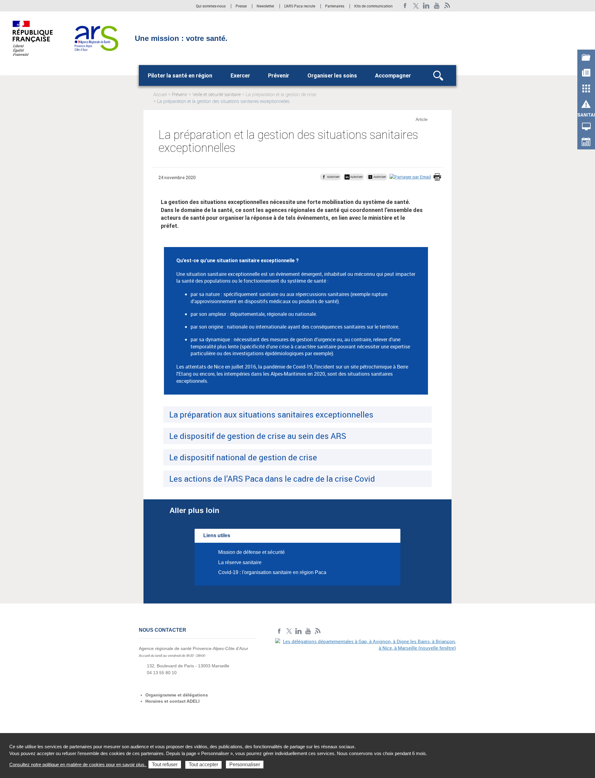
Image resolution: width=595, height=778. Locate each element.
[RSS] (447, 5)
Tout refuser (165, 764)
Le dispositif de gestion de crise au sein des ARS (257, 436)
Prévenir (278, 75)
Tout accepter (203, 764)
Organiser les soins (332, 75)
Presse (241, 6)
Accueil (160, 94)
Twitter (416, 5)
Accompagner (393, 75)
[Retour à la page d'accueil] (96, 38)
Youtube (437, 5)
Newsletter (265, 6)
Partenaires (334, 6)
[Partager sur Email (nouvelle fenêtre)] (410, 176)
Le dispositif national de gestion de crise (243, 457)
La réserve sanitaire (240, 562)
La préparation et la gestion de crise (281, 94)
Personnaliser (244, 764)
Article (422, 119)
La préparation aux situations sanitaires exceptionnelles (271, 414)
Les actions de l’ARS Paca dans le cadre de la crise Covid (272, 478)
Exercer (240, 75)
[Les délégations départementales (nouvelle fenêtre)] (365, 681)
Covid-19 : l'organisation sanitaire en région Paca (272, 572)
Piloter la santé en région (180, 75)
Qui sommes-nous (211, 6)
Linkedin (426, 5)
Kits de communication (373, 6)
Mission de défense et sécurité (251, 552)
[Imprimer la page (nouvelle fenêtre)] (437, 177)
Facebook (405, 5)
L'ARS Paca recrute (299, 6)
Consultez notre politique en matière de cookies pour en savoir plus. (78, 764)
